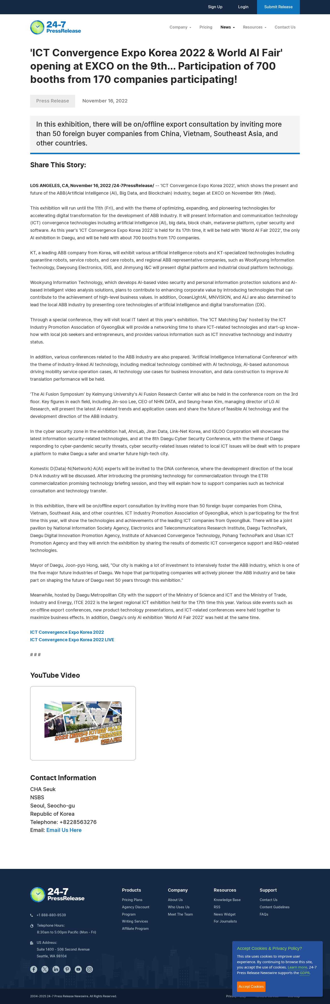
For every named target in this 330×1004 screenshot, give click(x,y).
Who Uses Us (179, 907)
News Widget (225, 914)
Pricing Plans (132, 900)
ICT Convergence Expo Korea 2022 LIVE (72, 640)
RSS (217, 907)
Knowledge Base (227, 900)
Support (268, 890)
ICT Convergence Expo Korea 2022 (67, 632)
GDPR (304, 972)
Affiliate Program (135, 929)
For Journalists (225, 921)
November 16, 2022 (105, 101)
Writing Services (135, 921)
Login (243, 7)
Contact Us (285, 27)
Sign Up (215, 7)
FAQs (264, 914)
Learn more (297, 967)
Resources (225, 890)
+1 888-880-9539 (51, 915)
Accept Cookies (251, 986)
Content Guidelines (275, 907)
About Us (175, 900)
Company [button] (179, 27)
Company (178, 890)
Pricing (206, 27)
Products (131, 890)
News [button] (226, 27)
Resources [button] (253, 27)
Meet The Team (180, 914)
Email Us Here (64, 830)
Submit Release (278, 7)
